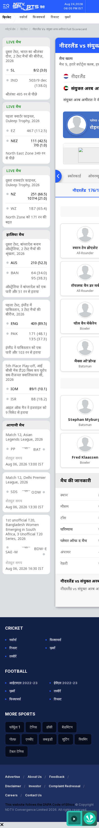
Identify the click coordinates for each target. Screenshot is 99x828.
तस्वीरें (12, 656)
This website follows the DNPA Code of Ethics (40, 804)
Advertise (12, 777)
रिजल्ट (55, 17)
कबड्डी (48, 739)
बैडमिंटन (67, 727)
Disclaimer (13, 786)
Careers (11, 795)
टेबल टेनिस (16, 751)
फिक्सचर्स (39, 17)
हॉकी (49, 727)
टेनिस (33, 727)
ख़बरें (68, 17)
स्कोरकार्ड (74, 175)
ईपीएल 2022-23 (65, 683)
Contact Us (33, 795)
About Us (35, 777)
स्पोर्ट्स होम (10, 29)
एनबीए (29, 739)
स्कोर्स (23, 17)
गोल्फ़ (12, 739)
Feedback (56, 777)
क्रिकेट (7, 17)
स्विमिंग (83, 739)
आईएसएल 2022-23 (23, 683)
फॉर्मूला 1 (14, 727)
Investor (35, 786)
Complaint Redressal (64, 786)
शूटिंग (65, 739)
